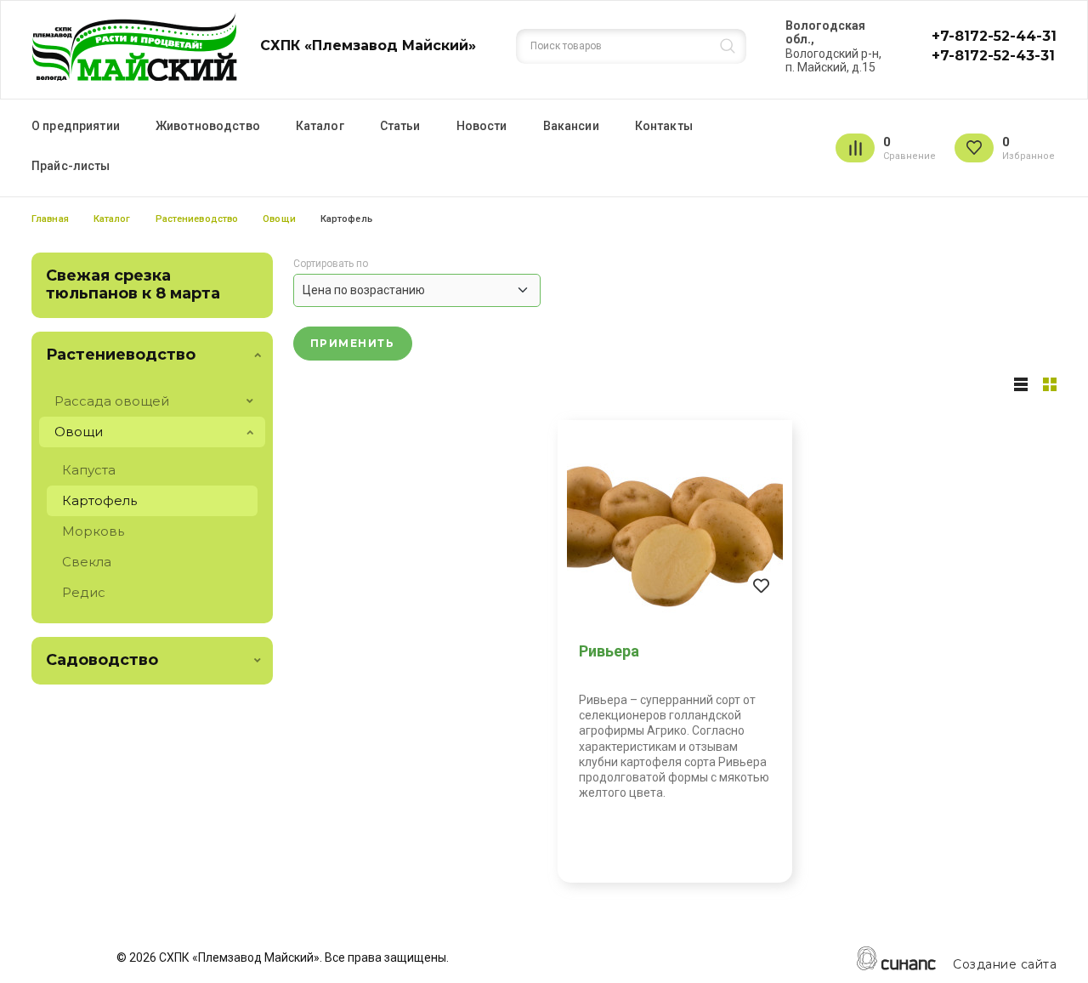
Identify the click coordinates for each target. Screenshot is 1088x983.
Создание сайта (1005, 964)
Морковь (93, 531)
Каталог (320, 126)
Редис (83, 592)
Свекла (86, 562)
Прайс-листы (70, 166)
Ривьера (609, 651)
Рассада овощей (111, 401)
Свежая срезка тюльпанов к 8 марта (133, 285)
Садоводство (102, 660)
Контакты (664, 126)
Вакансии (571, 126)
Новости (481, 126)
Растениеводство (197, 218)
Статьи (400, 126)
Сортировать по (330, 264)
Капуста (89, 470)
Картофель (99, 500)
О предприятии (75, 126)
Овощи (279, 218)
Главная (50, 218)
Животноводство (208, 126)
